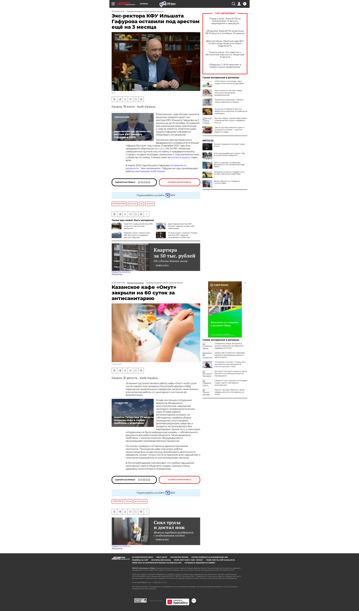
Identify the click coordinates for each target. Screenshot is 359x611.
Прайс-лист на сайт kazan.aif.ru (220, 560)
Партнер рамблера (156, 600)
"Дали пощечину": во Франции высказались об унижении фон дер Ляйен (229, 165)
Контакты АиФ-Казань (161, 560)
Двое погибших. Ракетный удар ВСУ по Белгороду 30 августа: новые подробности (225, 43)
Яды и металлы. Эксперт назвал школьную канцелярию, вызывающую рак (228, 92)
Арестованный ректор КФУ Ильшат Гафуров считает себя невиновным (181, 226)
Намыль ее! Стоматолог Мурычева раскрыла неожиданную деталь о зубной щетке (230, 355)
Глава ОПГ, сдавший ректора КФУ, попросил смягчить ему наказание (138, 226)
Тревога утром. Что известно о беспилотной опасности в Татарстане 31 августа (224, 54)
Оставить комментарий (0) (179, 182)
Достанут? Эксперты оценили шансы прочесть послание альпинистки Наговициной (231, 373)
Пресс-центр (161, 557)
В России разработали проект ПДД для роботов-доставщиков (229, 154)
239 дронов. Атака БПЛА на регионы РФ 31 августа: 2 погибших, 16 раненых (225, 32)
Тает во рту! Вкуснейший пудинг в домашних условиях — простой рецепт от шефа (229, 129)
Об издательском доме (142, 557)
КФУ (113, 93)
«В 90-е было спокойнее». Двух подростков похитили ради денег (229, 82)
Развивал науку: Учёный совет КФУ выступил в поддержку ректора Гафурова (137, 235)
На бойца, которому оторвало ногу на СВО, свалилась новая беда (229, 173)
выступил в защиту (179, 157)
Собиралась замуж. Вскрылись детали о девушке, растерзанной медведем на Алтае (229, 345)
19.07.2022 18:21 (118, 11)
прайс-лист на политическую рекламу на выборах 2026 (156, 563)
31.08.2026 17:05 (118, 283)
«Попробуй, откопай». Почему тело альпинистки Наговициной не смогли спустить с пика (230, 364)
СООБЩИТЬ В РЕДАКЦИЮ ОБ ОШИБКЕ (200, 563)
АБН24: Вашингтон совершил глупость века (227, 182)
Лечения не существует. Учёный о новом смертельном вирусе (229, 101)
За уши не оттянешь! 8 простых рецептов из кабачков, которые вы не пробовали (231, 111)
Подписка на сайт (140, 560)
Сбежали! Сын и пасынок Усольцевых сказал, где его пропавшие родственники (231, 382)
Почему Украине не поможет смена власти (229, 145)
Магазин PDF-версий (179, 557)
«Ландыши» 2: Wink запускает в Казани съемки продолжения (225, 65)
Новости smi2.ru (121, 272)
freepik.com (117, 364)
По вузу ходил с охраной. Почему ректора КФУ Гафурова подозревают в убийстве (182, 235)
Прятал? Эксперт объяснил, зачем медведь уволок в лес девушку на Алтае (229, 392)
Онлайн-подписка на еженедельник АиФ (209, 557)
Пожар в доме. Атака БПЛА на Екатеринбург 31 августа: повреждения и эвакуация (225, 21)
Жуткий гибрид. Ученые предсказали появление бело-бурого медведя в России (231, 120)
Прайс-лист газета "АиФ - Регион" (188, 560)
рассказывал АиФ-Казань (150, 171)
